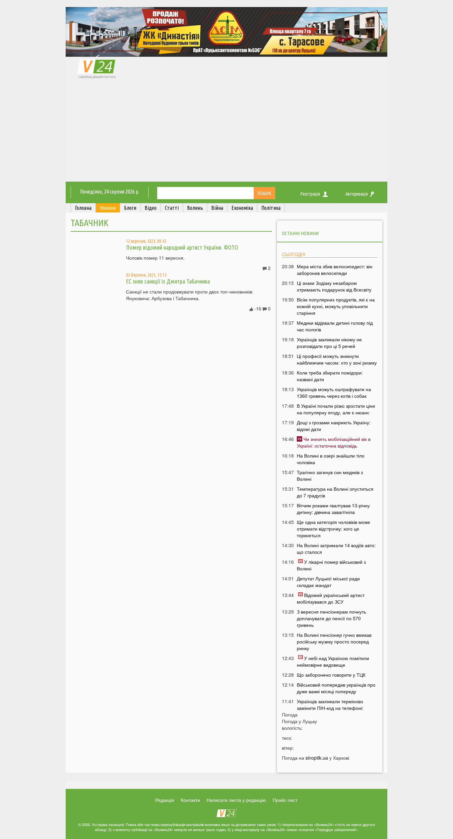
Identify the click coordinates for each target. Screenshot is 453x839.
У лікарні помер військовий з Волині (331, 565)
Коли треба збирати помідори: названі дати (330, 375)
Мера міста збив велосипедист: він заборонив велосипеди (334, 269)
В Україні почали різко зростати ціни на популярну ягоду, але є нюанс (336, 409)
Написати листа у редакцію (236, 800)
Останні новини (300, 233)
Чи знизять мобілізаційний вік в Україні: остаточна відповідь (333, 442)
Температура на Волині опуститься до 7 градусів (335, 492)
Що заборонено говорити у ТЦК (331, 674)
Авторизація (357, 194)
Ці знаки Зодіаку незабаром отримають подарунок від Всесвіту (334, 286)
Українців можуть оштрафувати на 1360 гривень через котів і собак (334, 392)
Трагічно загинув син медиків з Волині (330, 475)
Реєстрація (310, 194)
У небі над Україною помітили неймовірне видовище (333, 661)
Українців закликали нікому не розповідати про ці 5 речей (329, 342)
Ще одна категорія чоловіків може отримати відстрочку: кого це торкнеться (333, 529)
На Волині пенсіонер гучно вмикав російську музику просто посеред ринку (334, 641)
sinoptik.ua (316, 757)
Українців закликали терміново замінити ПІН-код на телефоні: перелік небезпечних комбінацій (332, 708)
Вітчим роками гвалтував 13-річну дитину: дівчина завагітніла (333, 508)
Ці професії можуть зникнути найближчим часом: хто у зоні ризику (337, 359)
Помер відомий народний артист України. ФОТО (182, 247)
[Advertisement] (226, 131)
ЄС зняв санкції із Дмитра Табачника (168, 281)
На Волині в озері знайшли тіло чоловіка (330, 458)
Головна (83, 208)
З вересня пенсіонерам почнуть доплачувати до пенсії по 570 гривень (331, 618)
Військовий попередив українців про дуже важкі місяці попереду (336, 688)
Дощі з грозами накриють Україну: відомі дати (333, 425)
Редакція (164, 800)
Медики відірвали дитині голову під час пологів (335, 326)
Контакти (190, 800)
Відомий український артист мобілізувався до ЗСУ (330, 598)
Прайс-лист (285, 800)
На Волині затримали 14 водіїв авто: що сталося (336, 548)
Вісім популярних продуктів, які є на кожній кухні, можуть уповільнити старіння (336, 306)
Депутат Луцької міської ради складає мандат (328, 581)
